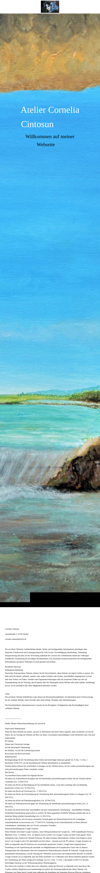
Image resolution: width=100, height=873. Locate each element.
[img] (50, 310)
